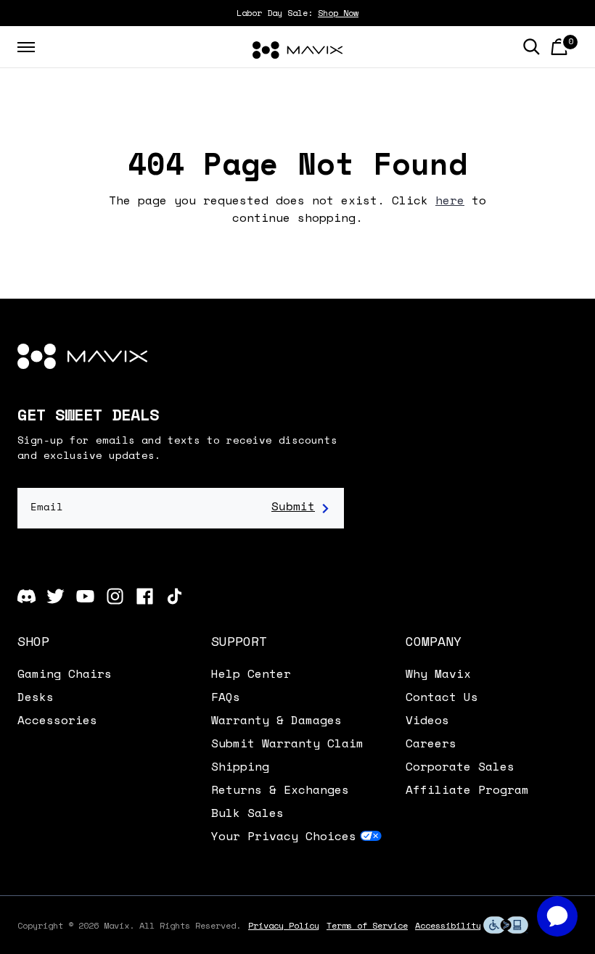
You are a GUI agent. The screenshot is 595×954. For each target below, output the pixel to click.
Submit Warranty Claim (287, 743)
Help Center (251, 673)
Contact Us (442, 696)
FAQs (225, 696)
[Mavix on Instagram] (115, 596)
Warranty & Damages (276, 720)
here (449, 200)
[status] (559, 46)
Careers (431, 743)
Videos (427, 720)
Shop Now (338, 13)
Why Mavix (438, 673)
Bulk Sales (247, 812)
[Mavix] (297, 50)
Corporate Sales (460, 766)
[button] (103, 640)
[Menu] (26, 47)
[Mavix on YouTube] (85, 596)
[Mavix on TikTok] (174, 596)
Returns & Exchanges (280, 789)
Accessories (57, 720)
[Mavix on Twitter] (55, 596)
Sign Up (301, 508)
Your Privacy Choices (283, 836)
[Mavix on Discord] (26, 596)
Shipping (240, 766)
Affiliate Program (467, 789)
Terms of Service (367, 925)
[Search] (531, 46)
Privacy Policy (283, 925)
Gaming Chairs (64, 673)
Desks (35, 696)
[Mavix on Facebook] (145, 596)
